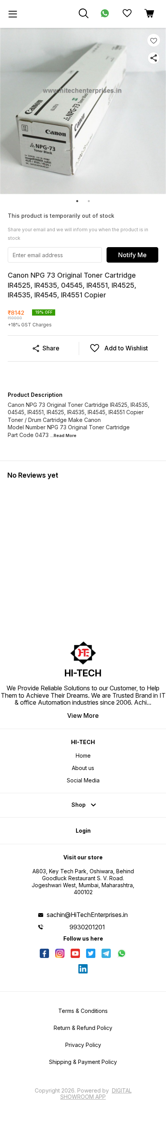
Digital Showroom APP (96, 1093)
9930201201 (87, 927)
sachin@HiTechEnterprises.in (87, 914)
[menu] (12, 14)
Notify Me (132, 255)
